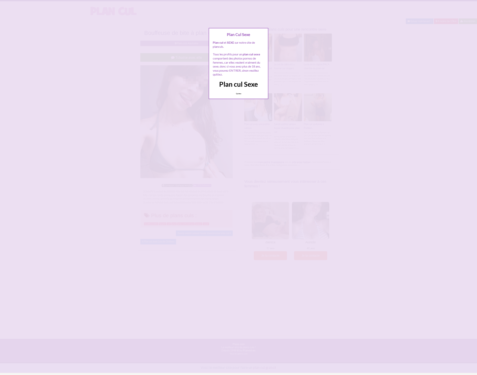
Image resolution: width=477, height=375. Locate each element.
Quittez (238, 94)
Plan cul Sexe (238, 84)
